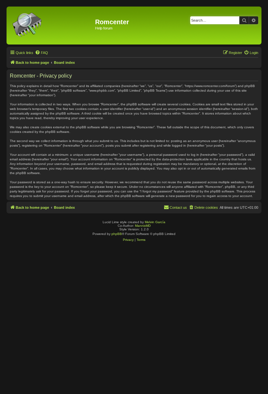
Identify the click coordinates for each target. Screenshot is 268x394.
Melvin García (155, 222)
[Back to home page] (51, 26)
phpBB (116, 234)
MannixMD (143, 225)
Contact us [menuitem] (178, 207)
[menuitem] (41, 53)
